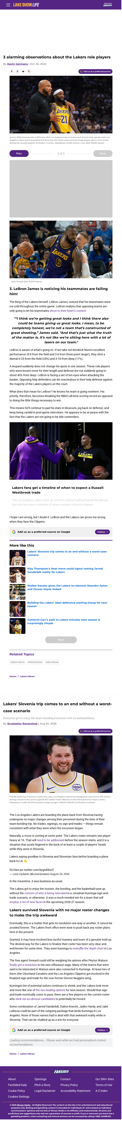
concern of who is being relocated (45, 893)
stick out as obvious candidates (35, 999)
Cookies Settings (18, 1096)
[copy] (29, 71)
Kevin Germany (17, 64)
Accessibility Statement (75, 1090)
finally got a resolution (23, 964)
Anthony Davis (35, 662)
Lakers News (52, 662)
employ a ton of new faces (26, 902)
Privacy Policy (69, 1085)
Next (103, 153)
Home (13, 676)
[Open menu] (8, 5)
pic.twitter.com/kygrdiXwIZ (37, 869)
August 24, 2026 (59, 874)
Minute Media (23, 1105)
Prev (19, 153)
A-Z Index (101, 1090)
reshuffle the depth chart (88, 948)
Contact (66, 1079)
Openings (40, 1079)
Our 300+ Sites (104, 1079)
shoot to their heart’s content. (68, 310)
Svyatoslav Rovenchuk (22, 723)
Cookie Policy (16, 1090)
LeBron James (17, 662)
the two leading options (50, 990)
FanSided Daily (17, 1085)
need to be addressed (50, 840)
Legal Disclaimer (44, 1090)
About (12, 1079)
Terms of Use (103, 1085)
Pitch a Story (42, 1085)
